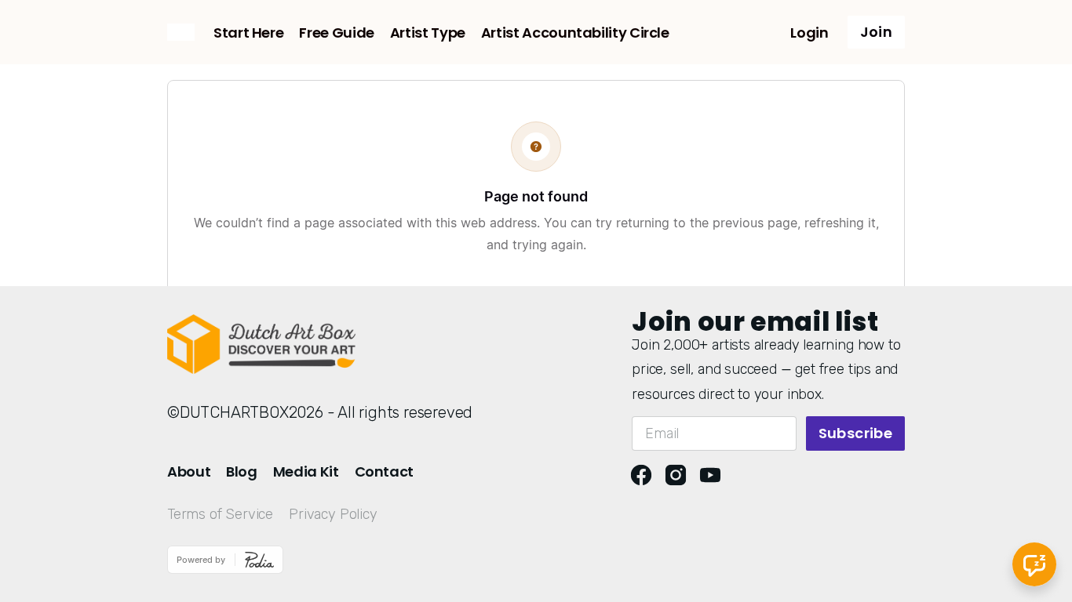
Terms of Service (220, 514)
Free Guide (336, 32)
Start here (248, 32)
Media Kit (306, 471)
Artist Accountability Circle (575, 32)
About (188, 471)
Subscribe (855, 433)
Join (876, 32)
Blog (241, 471)
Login (809, 32)
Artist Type (427, 32)
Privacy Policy (333, 514)
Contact (384, 471)
